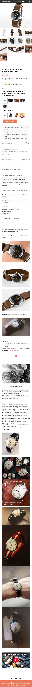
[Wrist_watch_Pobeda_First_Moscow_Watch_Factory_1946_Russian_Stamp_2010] (16, 492)
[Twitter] (29, 143)
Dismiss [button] (23, 685)
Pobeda (15, 65)
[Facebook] (26, 143)
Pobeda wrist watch (18, 151)
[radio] (5, 100)
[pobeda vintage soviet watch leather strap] (16, 516)
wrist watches (9, 65)
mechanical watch (9, 151)
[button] (19, 1)
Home (3, 65)
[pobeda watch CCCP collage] (16, 468)
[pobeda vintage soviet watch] (16, 627)
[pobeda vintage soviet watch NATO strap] (16, 586)
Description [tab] (16, 166)
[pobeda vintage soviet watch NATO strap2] (16, 545)
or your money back (14, 350)
